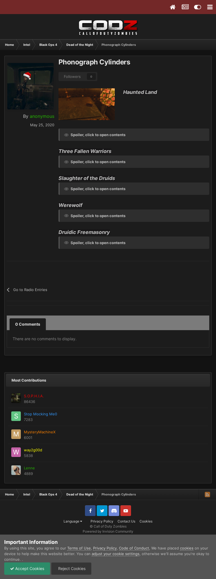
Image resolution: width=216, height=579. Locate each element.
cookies (187, 548)
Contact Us (126, 521)
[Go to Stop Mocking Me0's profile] (16, 416)
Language (72, 521)
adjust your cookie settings (116, 553)
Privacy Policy (102, 521)
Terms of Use (79, 548)
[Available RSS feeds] (207, 494)
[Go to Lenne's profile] (16, 470)
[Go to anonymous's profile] (30, 86)
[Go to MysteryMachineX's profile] (16, 434)
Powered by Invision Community (108, 531)
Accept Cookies (29, 568)
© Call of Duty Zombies (108, 526)
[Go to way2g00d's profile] (16, 452)
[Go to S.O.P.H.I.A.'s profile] (16, 398)
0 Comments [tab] (27, 324)
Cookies (146, 521)
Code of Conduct (134, 548)
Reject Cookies (71, 568)
